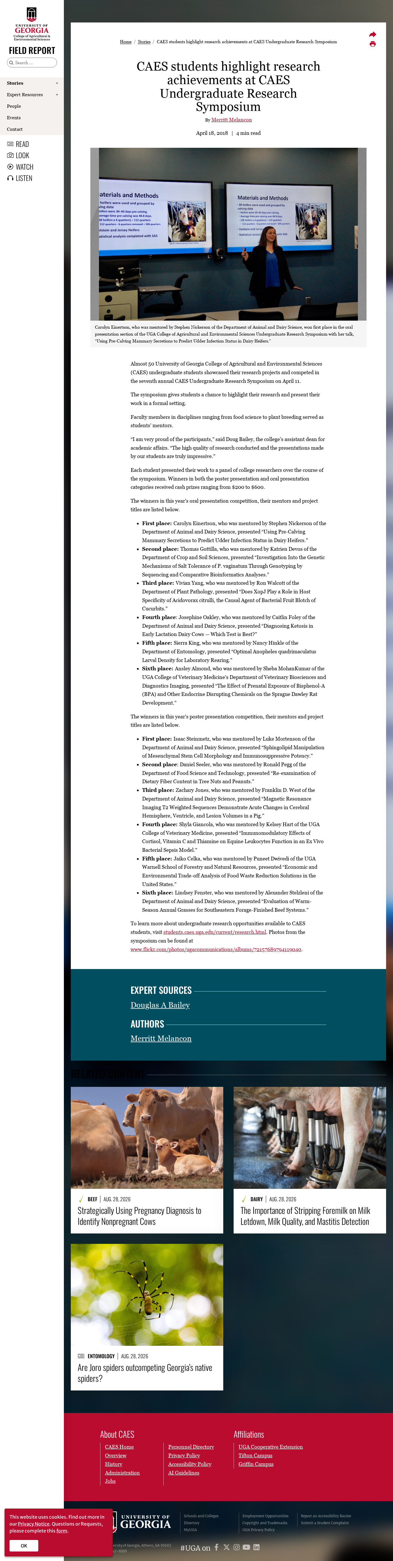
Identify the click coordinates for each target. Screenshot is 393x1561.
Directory (191, 1523)
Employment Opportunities (266, 1516)
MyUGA (190, 1530)
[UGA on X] (227, 1548)
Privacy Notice (33, 1524)
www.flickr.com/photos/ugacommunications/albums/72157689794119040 (216, 949)
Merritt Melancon (231, 120)
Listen (24, 178)
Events (14, 117)
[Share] (372, 34)
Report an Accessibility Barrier (326, 1516)
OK (24, 1546)
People (14, 106)
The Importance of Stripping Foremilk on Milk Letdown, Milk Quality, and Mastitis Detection (305, 1216)
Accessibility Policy (189, 1464)
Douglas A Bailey (160, 1004)
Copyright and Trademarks (265, 1523)
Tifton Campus (255, 1455)
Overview (115, 1455)
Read (22, 144)
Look (22, 155)
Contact (15, 129)
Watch (24, 166)
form (61, 1531)
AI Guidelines (183, 1473)
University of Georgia (136, 1522)
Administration (122, 1473)
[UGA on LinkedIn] (256, 1548)
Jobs (110, 1481)
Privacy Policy (184, 1455)
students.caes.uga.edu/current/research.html (214, 932)
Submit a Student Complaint (325, 1523)
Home (125, 41)
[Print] (372, 44)
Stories (15, 83)
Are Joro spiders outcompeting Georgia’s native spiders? (145, 1373)
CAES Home (119, 1447)
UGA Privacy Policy (259, 1530)
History (113, 1464)
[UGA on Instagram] (237, 1548)
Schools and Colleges (201, 1516)
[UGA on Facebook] (217, 1548)
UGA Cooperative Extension (271, 1447)
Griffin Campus (256, 1464)
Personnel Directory (191, 1447)
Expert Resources (25, 94)
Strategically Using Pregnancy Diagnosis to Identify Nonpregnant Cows (139, 1216)
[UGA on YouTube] (247, 1548)
